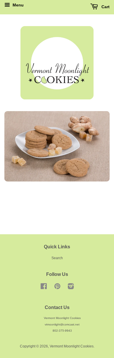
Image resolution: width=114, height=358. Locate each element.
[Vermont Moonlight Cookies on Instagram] (71, 288)
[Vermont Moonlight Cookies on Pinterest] (57, 288)
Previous (16, 146)
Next (97, 146)
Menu (17, 5)
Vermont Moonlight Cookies (72, 346)
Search (57, 258)
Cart (105, 6)
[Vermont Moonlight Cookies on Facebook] (43, 288)
